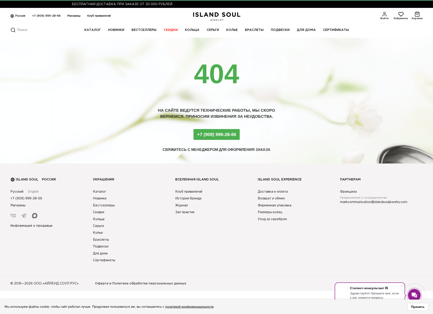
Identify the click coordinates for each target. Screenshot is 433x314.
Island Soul (27, 179)
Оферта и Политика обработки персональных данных (140, 283)
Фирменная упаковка (274, 205)
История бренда (188, 198)
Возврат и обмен (271, 198)
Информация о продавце (31, 225)
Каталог (92, 30)
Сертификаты (336, 30)
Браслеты (254, 30)
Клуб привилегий (99, 16)
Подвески (280, 30)
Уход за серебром (272, 219)
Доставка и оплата (273, 191)
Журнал (181, 205)
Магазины (74, 16)
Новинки (116, 30)
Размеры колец (270, 212)
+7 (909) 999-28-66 (46, 16)
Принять (418, 307)
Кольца (192, 30)
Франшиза (348, 191)
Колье (232, 30)
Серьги (213, 30)
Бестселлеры (144, 30)
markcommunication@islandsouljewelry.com (373, 202)
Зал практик (185, 212)
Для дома (306, 30)
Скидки (171, 30)
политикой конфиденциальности (189, 306)
